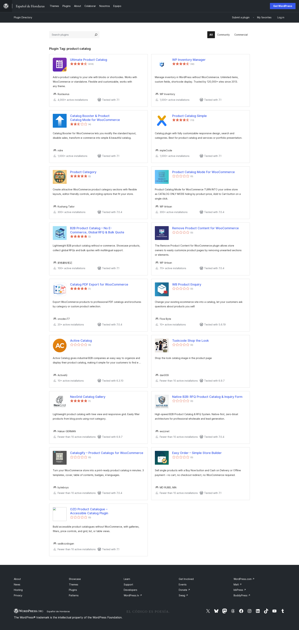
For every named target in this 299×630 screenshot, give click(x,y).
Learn (127, 578)
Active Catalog (81, 340)
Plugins (73, 589)
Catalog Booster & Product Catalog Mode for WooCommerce (95, 118)
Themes (73, 584)
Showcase (75, 578)
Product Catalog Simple (189, 116)
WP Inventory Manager (189, 59)
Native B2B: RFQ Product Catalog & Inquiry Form (207, 397)
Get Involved (186, 578)
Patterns (74, 595)
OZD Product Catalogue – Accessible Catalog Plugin (89, 511)
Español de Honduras (58, 611)
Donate (184, 589)
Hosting (18, 589)
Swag (183, 595)
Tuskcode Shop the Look (190, 340)
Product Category (83, 172)
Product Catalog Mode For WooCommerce (203, 172)
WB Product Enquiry (186, 284)
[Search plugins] (96, 34)
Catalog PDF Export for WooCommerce (99, 284)
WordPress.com (244, 578)
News (17, 584)
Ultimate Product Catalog (88, 59)
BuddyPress (242, 595)
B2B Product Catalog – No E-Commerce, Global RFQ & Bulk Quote (97, 230)
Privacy (18, 595)
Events (183, 584)
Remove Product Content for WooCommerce (205, 228)
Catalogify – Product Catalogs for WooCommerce (106, 453)
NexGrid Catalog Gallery (87, 397)
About (17, 578)
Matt (238, 584)
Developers (130, 589)
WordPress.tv (133, 595)
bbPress (240, 589)
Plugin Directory (23, 17)
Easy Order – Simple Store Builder (197, 453)
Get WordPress (282, 5)
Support (128, 584)
